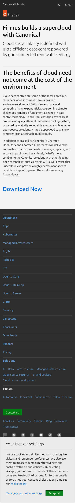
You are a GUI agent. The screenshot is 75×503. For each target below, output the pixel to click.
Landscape (9, 318)
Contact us (12, 412)
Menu (68, 4)
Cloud (6, 301)
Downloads (10, 335)
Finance (67, 397)
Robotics (8, 259)
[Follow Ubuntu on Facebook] (14, 436)
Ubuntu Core (11, 276)
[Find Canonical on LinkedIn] (24, 436)
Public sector (42, 397)
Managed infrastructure (18, 242)
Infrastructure (25, 369)
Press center (10, 426)
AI (4, 369)
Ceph (6, 226)
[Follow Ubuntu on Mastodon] (5, 436)
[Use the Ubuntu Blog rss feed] (60, 436)
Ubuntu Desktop (13, 284)
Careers (38, 421)
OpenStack (10, 217)
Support (8, 343)
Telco (56, 397)
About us (8, 421)
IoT (5, 268)
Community (24, 421)
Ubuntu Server (12, 293)
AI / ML (7, 251)
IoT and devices (41, 374)
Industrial (26, 397)
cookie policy (19, 483)
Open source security (16, 374)
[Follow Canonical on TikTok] (51, 436)
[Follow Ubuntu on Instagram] (33, 436)
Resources (61, 421)
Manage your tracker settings (24, 493)
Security (8, 310)
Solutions (9, 360)
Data (11, 369)
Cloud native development (19, 380)
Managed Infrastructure (51, 369)
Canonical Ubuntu (14, 4)
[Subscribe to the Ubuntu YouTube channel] (42, 436)
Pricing (7, 352)
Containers (10, 327)
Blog (49, 421)
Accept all (54, 493)
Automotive (10, 397)
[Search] (59, 5)
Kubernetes (10, 234)
